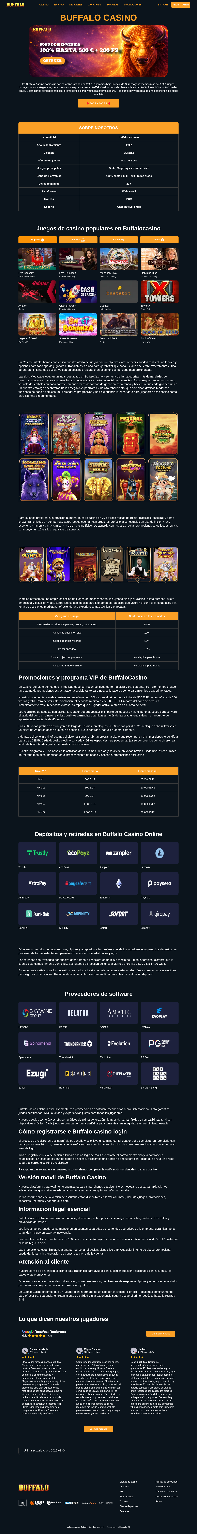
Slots (157, 239)
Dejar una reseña (161, 1333)
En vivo (76, 239)
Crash (116, 239)
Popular (35, 239)
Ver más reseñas (98, 1428)
